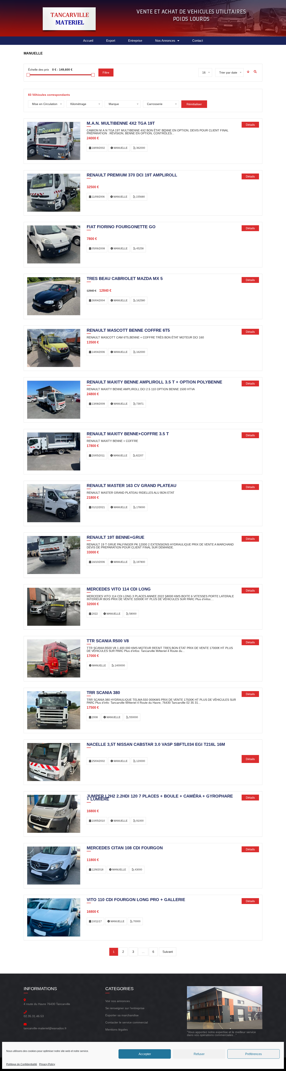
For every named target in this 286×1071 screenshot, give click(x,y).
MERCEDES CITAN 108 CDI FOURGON (125, 848)
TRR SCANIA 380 (103, 693)
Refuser (199, 1054)
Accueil (88, 40)
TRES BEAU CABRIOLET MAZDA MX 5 (125, 279)
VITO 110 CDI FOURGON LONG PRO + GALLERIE (136, 900)
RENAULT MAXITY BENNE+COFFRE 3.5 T (128, 434)
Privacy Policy (47, 1064)
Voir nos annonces (117, 1001)
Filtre (106, 72)
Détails (250, 124)
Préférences (253, 1054)
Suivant (167, 951)
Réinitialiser (194, 104)
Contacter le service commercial (126, 1022)
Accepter (145, 1054)
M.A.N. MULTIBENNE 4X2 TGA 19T (121, 124)
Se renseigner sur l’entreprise (124, 1008)
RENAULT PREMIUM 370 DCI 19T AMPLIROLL (132, 175)
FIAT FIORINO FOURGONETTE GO (121, 227)
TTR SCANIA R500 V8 (108, 641)
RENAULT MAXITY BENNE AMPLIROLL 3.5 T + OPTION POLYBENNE (154, 382)
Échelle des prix (38, 69)
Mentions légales (116, 1029)
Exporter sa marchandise (122, 1015)
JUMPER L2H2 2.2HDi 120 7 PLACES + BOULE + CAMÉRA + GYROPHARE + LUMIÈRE (160, 798)
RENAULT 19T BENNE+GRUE (115, 538)
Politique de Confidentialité (21, 1064)
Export (110, 40)
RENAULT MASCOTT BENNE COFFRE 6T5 (128, 331)
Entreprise (135, 40)
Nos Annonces (165, 40)
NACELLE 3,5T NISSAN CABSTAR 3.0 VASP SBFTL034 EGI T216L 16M (156, 745)
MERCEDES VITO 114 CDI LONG (119, 589)
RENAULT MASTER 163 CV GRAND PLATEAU (131, 486)
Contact (197, 40)
